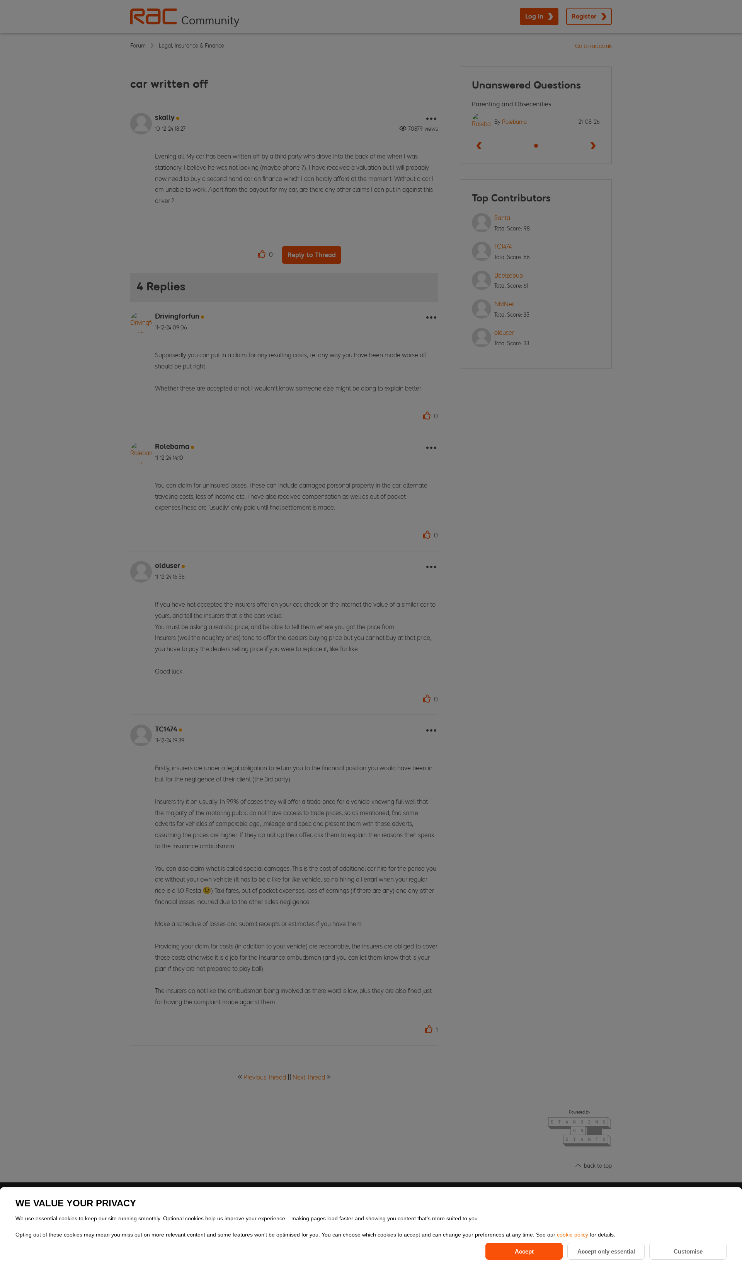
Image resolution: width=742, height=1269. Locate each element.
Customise (688, 1251)
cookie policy (573, 1234)
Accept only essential (606, 1251)
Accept (524, 1251)
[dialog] (371, 1228)
